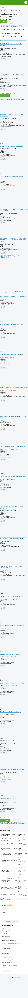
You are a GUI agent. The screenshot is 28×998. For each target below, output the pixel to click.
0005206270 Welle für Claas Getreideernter (12, 741)
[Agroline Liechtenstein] (9, 2)
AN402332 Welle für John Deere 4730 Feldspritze (14, 387)
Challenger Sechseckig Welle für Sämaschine (9, 861)
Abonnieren (5, 96)
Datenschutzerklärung (7, 945)
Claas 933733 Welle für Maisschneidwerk (11, 176)
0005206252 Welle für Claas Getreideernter (12, 769)
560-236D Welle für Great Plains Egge (10, 712)
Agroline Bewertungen (7, 951)
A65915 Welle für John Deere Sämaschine (12, 625)
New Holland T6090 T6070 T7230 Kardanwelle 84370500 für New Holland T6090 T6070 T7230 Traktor (13, 240)
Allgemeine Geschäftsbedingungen (10, 943)
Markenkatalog (5, 953)
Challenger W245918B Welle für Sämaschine (12, 476)
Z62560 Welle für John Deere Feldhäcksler (12, 683)
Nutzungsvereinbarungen (19, 99)
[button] (26, 2)
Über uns (4, 912)
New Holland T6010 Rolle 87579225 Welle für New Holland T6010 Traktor (9, 880)
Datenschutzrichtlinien (5, 99)
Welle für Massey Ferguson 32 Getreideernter (13, 296)
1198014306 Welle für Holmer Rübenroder (11, 354)
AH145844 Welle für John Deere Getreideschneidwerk (9, 799)
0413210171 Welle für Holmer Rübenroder (11, 324)
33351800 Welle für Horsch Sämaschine (11, 654)
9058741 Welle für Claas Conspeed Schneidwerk (13, 416)
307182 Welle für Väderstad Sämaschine (11, 146)
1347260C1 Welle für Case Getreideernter (11, 596)
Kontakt (3, 917)
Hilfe (3, 915)
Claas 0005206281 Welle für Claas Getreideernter (14, 446)
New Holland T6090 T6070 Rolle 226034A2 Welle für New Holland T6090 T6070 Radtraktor (13, 537)
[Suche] (25, 7)
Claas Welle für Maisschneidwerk (5, 871)
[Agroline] (2, 11)
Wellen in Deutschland (5, 899)
